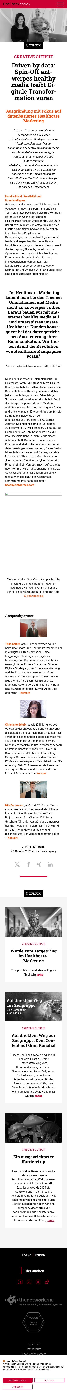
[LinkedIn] (29, 1282)
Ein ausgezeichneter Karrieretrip (33, 1159)
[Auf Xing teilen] (38, 865)
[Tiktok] (46, 1282)
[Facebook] (20, 1282)
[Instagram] (38, 1282)
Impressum (33, 1344)
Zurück (35, 45)
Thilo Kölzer (12, 644)
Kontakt (25, 692)
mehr (40, 974)
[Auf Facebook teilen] (28, 865)
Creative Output (33, 56)
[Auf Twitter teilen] (17, 865)
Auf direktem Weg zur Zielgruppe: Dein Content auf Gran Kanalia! (33, 1040)
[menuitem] (26, 1255)
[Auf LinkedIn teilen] (50, 865)
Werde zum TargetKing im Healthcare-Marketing (33, 955)
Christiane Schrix (15, 724)
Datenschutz (33, 1349)
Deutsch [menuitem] (40, 1255)
